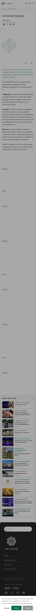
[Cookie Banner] (18, 604)
